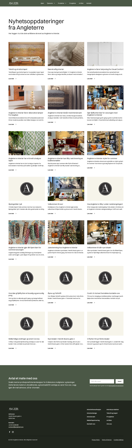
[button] (50, 3)
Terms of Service (107, 440)
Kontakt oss (91, 424)
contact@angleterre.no (16, 427)
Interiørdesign (92, 413)
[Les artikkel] (27, 54)
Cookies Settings (118, 440)
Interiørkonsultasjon (94, 409)
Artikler (81, 3)
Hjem (42, 3)
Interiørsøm (91, 417)
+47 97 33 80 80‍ (13, 425)
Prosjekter (72, 3)
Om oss (109, 424)
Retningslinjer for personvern (116, 385)
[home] (18, 3)
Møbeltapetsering (93, 420)
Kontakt (88, 3)
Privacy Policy (96, 440)
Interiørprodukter (113, 409)
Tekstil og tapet (112, 413)
